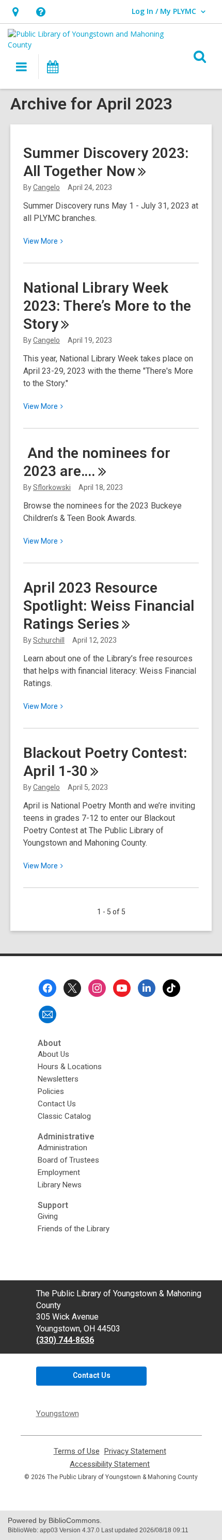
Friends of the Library (73, 1228)
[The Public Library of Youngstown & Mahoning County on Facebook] (47, 988)
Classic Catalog (64, 1116)
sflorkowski (52, 487)
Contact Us (57, 1103)
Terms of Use (77, 1451)
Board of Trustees (68, 1160)
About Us (53, 1054)
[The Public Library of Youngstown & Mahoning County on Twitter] (72, 988)
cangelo (46, 187)
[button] (15, 11)
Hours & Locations (70, 1066)
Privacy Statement (135, 1451)
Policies (51, 1091)
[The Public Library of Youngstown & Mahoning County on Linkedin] (146, 988)
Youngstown (57, 1413)
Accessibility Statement (110, 1464)
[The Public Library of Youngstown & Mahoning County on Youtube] (122, 988)
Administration (62, 1147)
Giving (48, 1216)
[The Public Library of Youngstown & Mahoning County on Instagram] (97, 988)
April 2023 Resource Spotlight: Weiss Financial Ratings (108, 605)
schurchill (49, 640)
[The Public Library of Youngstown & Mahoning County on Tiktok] (171, 988)
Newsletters (58, 1079)
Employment (59, 1172)
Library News (60, 1184)
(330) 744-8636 (65, 1340)
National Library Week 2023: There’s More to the (107, 305)
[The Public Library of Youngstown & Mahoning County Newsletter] (47, 1014)
